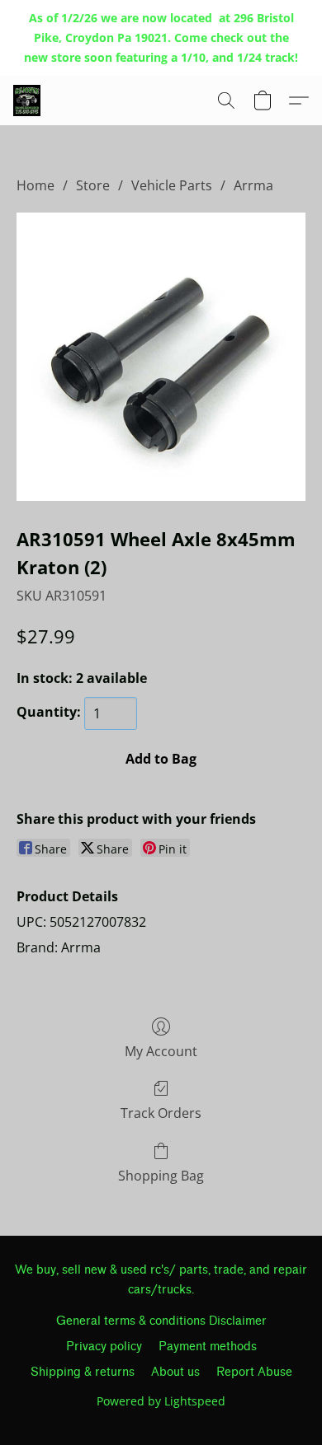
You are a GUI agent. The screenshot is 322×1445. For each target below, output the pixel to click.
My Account (161, 1051)
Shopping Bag (161, 1176)
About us (175, 1372)
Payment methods (208, 1347)
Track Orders (161, 1113)
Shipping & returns (83, 1372)
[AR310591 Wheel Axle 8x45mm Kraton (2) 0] (161, 357)
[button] (27, 100)
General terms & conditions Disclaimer (161, 1321)
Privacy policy (104, 1347)
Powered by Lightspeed (161, 1401)
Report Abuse (254, 1372)
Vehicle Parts (171, 185)
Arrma (253, 185)
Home (35, 185)
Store (93, 185)
